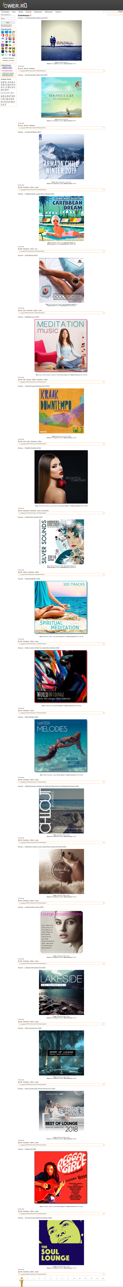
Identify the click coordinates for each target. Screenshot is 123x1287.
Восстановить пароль (6, 24)
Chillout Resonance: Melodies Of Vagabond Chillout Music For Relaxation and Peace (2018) (52, 786)
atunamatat (23, 189)
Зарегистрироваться (6, 26)
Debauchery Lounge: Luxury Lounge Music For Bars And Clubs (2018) (45, 846)
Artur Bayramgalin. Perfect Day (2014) (36, 75)
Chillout (32, 187)
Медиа (21, 12)
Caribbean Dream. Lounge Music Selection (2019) (39, 194)
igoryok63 (23, 70)
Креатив (28, 12)
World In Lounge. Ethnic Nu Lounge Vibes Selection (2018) (42, 648)
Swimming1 (23, 381)
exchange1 (23, 842)
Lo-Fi (36, 248)
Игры (14, 12)
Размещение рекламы (8, 73)
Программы (5, 12)
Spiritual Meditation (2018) (32, 578)
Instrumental (26, 510)
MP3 (21, 187)
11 (79, 1278)
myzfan (22, 251)
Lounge (36, 187)
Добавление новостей (8, 74)
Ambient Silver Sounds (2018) (34, 517)
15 (103, 1278)
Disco (28, 441)
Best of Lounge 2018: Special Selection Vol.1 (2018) (40, 1088)
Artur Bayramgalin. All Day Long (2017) (36, 18)
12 (85, 1278)
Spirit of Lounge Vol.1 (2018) (33, 1028)
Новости (58, 12)
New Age (26, 68)
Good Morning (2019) (31, 255)
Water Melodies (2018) (31, 717)
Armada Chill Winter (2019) (33, 132)
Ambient (34, 379)
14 (97, 1278)
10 (74, 1278)
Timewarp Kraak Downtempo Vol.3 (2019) (37, 386)
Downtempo (32, 68)
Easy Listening (45, 510)
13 (91, 1278)
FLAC (21, 68)
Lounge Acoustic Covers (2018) (34, 907)
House (24, 441)
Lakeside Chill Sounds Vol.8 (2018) (35, 967)
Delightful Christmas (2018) (33, 448)
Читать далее (21, 66)
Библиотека (38, 12)
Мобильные (49, 12)
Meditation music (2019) (32, 317)
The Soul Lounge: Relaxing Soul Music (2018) (38, 1217)
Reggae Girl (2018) (30, 1149)
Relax (24, 310)
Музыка (20, 18)
